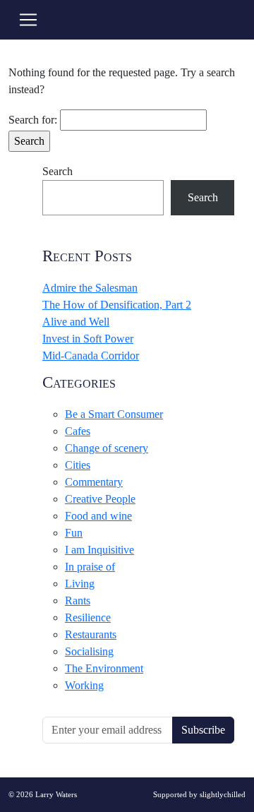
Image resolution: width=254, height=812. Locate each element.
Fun (74, 533)
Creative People (100, 499)
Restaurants (90, 634)
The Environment (104, 668)
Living (80, 584)
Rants (77, 601)
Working (84, 685)
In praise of (90, 567)
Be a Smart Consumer (114, 414)
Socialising (89, 651)
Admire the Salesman (90, 288)
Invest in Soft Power (87, 339)
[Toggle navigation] (28, 20)
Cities (77, 465)
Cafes (77, 431)
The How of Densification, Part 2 (116, 305)
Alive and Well (75, 322)
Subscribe (203, 730)
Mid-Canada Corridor (90, 356)
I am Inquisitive (99, 550)
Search (57, 171)
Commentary (94, 482)
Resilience (88, 617)
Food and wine (98, 516)
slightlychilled (223, 794)
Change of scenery (106, 448)
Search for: (32, 120)
